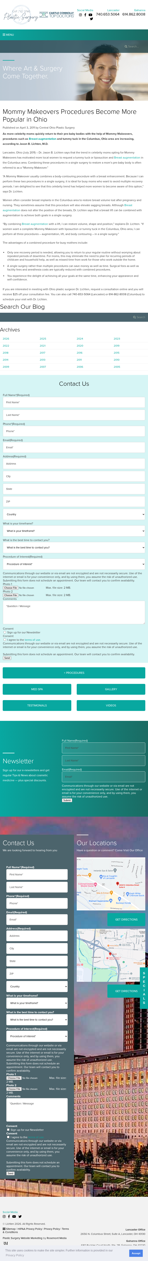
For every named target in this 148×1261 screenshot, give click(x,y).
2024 (80, 338)
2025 (43, 338)
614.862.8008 (133, 14)
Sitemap (11, 1229)
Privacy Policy (52, 1229)
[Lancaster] (111, 883)
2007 (43, 366)
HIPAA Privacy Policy (30, 1229)
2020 (80, 345)
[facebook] (85, 15)
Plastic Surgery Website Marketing (22, 1238)
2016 (79, 352)
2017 (42, 352)
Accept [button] (136, 1253)
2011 (79, 359)
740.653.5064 (107, 14)
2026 (6, 338)
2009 (6, 366)
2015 (116, 352)
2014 (5, 359)
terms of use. (33, 640)
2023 (117, 338)
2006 (80, 366)
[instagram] (80, 15)
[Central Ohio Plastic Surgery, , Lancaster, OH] (21, 14)
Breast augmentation (42, 139)
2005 (117, 366)
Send (7, 658)
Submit (67, 800)
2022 (6, 345)
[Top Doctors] (56, 14)
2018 (5, 352)
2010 (116, 359)
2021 (42, 345)
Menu (9, 35)
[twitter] (91, 19)
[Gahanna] (111, 955)
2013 (42, 359)
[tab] (74, 672)
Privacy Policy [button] (15, 1255)
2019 (116, 345)
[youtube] (90, 15)
